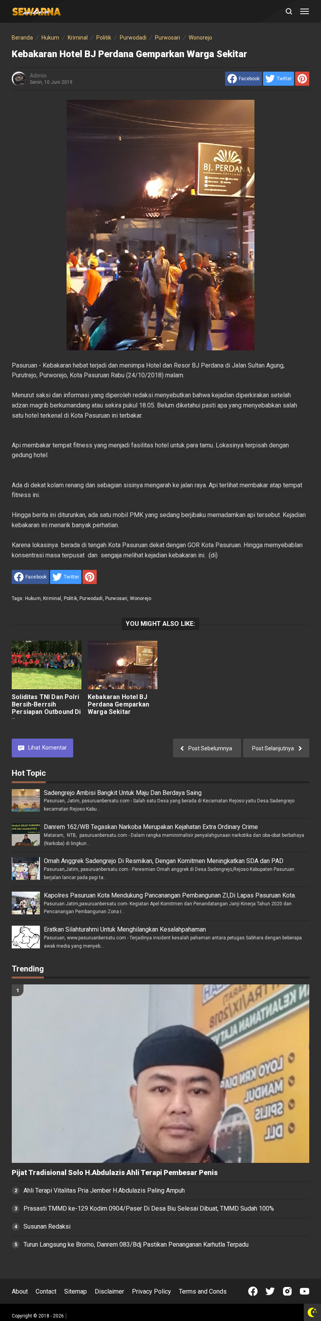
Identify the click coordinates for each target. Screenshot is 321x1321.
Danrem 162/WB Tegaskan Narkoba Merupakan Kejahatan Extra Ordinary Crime (151, 827)
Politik (70, 598)
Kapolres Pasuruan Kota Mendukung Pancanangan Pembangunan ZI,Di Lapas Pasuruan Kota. (170, 895)
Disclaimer (109, 1291)
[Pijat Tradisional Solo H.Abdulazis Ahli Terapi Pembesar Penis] (160, 1073)
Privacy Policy (151, 1291)
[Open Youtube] (304, 1291)
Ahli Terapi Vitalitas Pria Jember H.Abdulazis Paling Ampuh (104, 1190)
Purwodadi (91, 598)
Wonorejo (140, 598)
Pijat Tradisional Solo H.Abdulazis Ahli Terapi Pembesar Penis (115, 1173)
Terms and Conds (203, 1291)
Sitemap (75, 1291)
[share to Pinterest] (302, 79)
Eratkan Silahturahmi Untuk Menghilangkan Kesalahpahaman (125, 929)
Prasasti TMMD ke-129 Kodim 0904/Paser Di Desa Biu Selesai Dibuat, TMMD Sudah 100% (148, 1208)
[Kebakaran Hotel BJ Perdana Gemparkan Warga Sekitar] (122, 665)
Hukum (33, 598)
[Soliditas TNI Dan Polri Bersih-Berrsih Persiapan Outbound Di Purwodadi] (46, 665)
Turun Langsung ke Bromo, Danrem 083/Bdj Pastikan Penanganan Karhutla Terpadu (136, 1244)
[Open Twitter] (270, 1291)
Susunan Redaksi (46, 1226)
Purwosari (116, 598)
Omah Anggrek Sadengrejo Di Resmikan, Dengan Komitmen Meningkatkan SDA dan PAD (163, 861)
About (20, 1291)
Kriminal (52, 598)
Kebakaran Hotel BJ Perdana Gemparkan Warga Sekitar (119, 704)
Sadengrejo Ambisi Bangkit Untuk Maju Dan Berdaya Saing (123, 793)
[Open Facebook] (253, 1291)
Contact (46, 1291)
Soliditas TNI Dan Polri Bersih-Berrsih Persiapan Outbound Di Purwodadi (46, 708)
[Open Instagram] (287, 1291)
